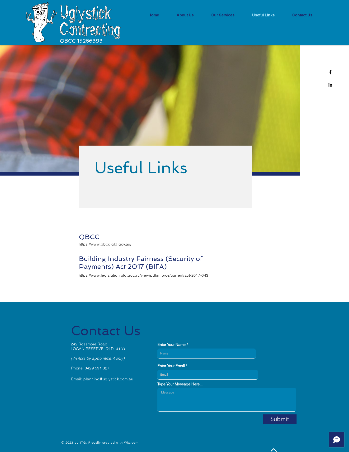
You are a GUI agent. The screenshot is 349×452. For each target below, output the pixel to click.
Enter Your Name (171, 344)
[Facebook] (330, 72)
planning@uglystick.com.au (108, 379)
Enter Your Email (171, 366)
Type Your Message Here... (180, 384)
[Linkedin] (330, 85)
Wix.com (131, 442)
